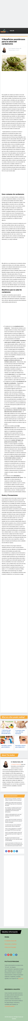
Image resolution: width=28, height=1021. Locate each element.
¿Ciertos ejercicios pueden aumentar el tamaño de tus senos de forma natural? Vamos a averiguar (13, 821)
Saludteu (14, 1018)
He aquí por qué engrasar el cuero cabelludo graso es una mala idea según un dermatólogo (13, 839)
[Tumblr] (17, 851)
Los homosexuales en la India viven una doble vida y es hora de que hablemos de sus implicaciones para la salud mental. (13, 844)
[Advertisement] (14, 14)
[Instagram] (11, 851)
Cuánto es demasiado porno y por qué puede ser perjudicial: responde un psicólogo (13, 816)
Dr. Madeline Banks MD (16, 764)
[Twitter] (14, 851)
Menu (11, 30)
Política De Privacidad (10, 947)
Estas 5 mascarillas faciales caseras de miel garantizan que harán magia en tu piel (13, 834)
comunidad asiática (9, 1006)
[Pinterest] (9, 851)
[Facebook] (6, 851)
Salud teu (11, 1016)
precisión (20, 978)
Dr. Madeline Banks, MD (15, 48)
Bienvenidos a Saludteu (11, 944)
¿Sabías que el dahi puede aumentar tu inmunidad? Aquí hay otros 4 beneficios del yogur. (13, 804)
